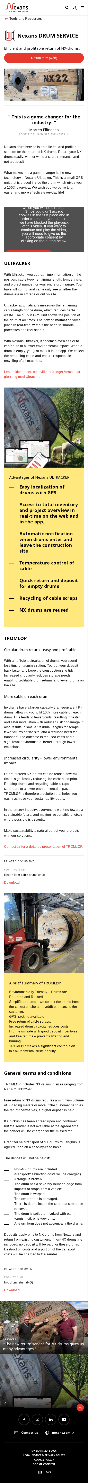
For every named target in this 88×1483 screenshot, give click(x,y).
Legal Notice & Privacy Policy (44, 1455)
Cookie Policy (44, 1459)
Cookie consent (44, 1464)
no (48, 1472)
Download (12, 882)
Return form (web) (44, 58)
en (40, 1472)
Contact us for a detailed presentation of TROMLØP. (43, 846)
